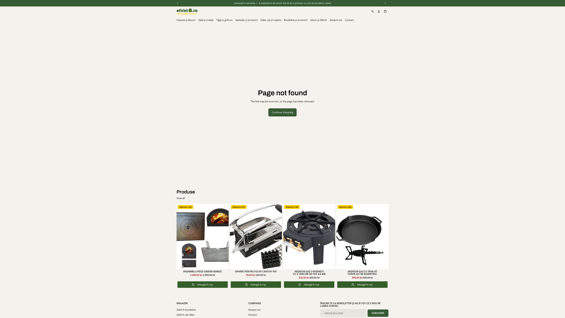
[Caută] (372, 11)
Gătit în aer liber (186, 315)
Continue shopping (282, 112)
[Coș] (385, 11)
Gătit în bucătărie (186, 309)
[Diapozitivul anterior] (177, 3)
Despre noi (254, 309)
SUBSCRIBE (378, 313)
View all (181, 198)
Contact (252, 315)
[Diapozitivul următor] (385, 3)
